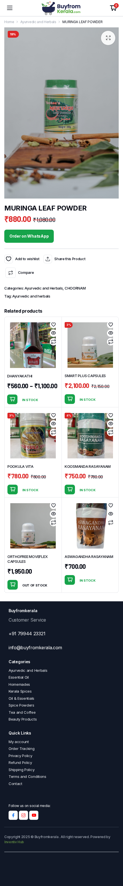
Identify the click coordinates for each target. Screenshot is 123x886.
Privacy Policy (20, 755)
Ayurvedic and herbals (31, 296)
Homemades (19, 684)
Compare (26, 272)
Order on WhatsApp (29, 236)
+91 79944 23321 (27, 633)
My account (19, 741)
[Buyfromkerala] (61, 8)
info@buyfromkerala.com (35, 647)
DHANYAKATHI (19, 376)
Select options (12, 399)
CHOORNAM (75, 288)
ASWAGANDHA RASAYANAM (89, 556)
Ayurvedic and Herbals (38, 22)
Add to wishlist (8, 259)
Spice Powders (21, 705)
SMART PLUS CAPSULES (85, 375)
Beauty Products (23, 719)
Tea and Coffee (22, 712)
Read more (12, 585)
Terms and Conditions (27, 776)
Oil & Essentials (21, 698)
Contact (15, 783)
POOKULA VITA (20, 466)
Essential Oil (19, 677)
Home (9, 22)
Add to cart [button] (70, 399)
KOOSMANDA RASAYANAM (88, 466)
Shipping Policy (21, 769)
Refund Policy (20, 762)
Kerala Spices (20, 691)
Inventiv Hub (14, 842)
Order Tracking (22, 748)
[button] (108, 38)
